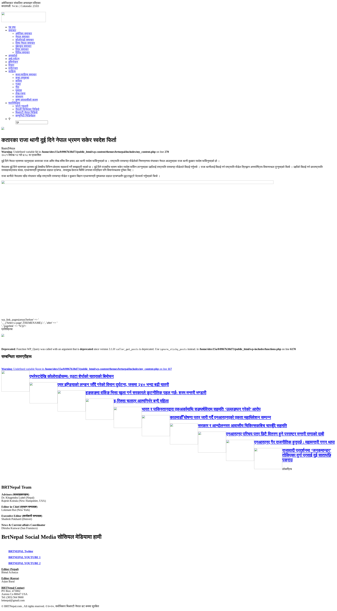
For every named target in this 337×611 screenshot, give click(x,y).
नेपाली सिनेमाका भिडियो (27, 109)
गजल (18, 83)
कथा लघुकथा (22, 77)
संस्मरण (19, 96)
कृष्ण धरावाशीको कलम (26, 99)
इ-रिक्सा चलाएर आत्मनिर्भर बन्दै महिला (141, 401)
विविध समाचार (22, 52)
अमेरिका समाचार (23, 33)
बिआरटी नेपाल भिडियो (26, 112)
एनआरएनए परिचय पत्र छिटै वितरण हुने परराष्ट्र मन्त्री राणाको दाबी (275, 434)
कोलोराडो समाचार (24, 39)
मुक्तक (18, 90)
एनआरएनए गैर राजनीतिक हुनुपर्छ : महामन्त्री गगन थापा (294, 442)
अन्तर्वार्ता (12, 55)
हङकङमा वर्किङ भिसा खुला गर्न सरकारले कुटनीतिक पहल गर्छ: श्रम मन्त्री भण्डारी (146, 392)
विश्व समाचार (22, 49)
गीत (17, 87)
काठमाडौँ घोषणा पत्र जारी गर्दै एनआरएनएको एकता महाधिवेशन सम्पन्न (220, 417)
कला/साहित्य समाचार (26, 74)
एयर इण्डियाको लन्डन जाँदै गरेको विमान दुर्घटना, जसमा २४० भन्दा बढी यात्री (113, 384)
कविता (18, 80)
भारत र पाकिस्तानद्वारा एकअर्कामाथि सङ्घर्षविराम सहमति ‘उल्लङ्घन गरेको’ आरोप (201, 409)
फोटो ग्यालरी (21, 106)
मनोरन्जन (13, 68)
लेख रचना (20, 93)
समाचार (12, 30)
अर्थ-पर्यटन (13, 58)
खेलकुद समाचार (23, 46)
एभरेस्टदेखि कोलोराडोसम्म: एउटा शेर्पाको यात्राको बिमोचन (71, 376)
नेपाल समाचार (22, 36)
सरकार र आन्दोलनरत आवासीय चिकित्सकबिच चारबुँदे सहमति (242, 425)
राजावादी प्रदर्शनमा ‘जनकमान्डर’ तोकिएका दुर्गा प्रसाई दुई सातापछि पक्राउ (306, 455)
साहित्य (12, 71)
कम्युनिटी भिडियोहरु (25, 115)
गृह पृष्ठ (12, 27)
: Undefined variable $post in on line (86, 368)
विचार (11, 64)
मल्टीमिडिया (14, 102)
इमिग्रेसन (13, 61)
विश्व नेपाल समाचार (25, 42)
